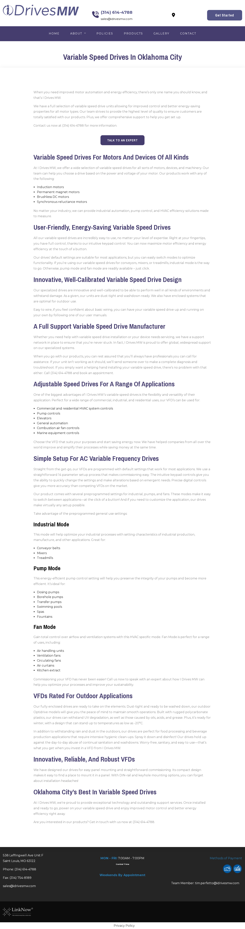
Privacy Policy (124, 925)
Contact (188, 33)
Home (54, 33)
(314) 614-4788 (116, 12)
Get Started (224, 15)
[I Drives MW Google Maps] (173, 15)
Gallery (161, 33)
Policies (104, 33)
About (76, 33)
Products (133, 33)
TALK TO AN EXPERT (122, 140)
